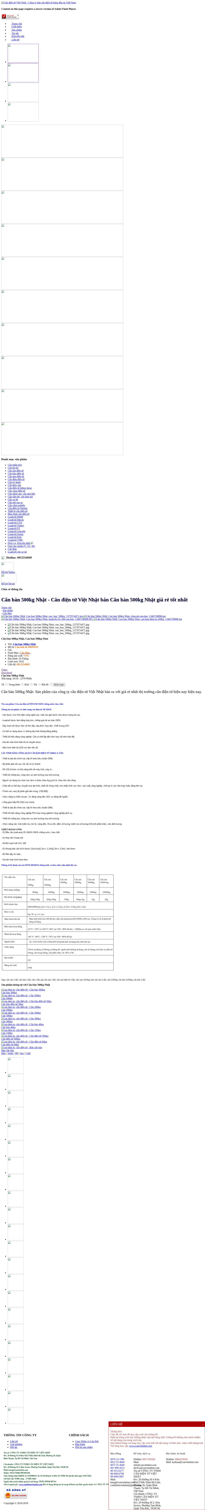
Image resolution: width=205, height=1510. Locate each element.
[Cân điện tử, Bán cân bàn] (21, 1047)
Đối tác (13, 1447)
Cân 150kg (6, 1033)
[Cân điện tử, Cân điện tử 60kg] (24, 1041)
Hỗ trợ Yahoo (8, 572)
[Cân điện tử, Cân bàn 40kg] (22, 1024)
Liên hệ (15, 39)
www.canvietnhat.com (140, 1446)
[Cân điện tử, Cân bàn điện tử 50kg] (26, 1001)
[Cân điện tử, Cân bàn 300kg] (23, 989)
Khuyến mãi (17, 36)
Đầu (3, 1053)
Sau (22, 1053)
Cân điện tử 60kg (10, 1044)
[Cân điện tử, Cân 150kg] (21, 1030)
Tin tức (15, 33)
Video (4, 669)
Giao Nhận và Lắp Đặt (86, 1441)
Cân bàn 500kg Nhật (24, 644)
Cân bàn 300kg (9, 992)
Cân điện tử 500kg (10, 1038)
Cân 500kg (6, 998)
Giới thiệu (16, 26)
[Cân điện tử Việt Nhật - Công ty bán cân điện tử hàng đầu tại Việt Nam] (38, 2)
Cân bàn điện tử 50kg (12, 1004)
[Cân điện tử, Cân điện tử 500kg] (24, 1036)
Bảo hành (80, 1444)
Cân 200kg (6, 1010)
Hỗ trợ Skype (8, 583)
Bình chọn (59, 685)
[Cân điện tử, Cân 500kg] (21, 995)
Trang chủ (16, 23)
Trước (10, 1053)
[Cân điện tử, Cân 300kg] (21, 1018)
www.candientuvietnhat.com (30, 1484)
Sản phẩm (16, 30)
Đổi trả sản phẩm (84, 1447)
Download (6, 672)
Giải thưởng (16, 1444)
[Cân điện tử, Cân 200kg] (21, 1007)
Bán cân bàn (7, 1050)
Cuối (27, 1053)
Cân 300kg (6, 1021)
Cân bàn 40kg (8, 1027)
